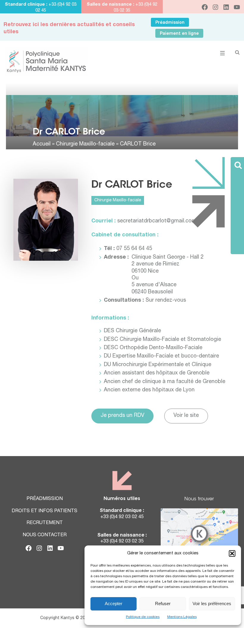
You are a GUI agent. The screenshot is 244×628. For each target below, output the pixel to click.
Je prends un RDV (122, 415)
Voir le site (186, 415)
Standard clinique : (27, 4)
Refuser (163, 603)
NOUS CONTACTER (45, 535)
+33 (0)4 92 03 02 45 (122, 517)
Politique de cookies (142, 617)
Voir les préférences (212, 603)
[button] (232, 553)
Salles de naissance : (110, 4)
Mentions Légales (182, 617)
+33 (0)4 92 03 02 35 (122, 541)
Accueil (42, 144)
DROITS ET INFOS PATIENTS (44, 511)
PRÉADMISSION (44, 499)
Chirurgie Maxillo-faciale (85, 144)
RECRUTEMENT (44, 523)
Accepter (113, 603)
